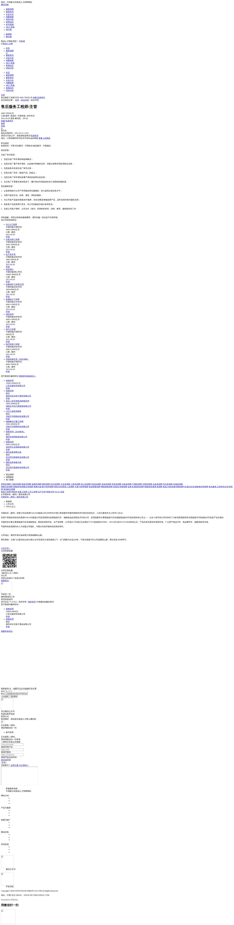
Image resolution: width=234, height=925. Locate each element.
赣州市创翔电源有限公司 (16, 437)
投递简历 (41, 98)
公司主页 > (5, 548)
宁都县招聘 (137, 484)
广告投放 (15, 828)
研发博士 (10, 269)
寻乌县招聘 (168, 484)
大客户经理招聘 (81, 487)
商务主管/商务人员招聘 (64, 487)
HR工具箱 (10, 27)
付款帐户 (15, 822)
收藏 (35, 98)
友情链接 (15, 852)
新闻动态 (10, 22)
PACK (57, 492)
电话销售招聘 (94, 487)
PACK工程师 (11, 224)
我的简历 (32, 602)
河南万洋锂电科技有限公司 (17, 416)
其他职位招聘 (9, 489)
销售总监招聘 (7, 487)
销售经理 (10, 381)
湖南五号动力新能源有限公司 (18, 406)
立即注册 (15, 765)
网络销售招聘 (107, 487)
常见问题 (15, 849)
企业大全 (10, 14)
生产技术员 (11, 254)
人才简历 (15, 813)
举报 (3, 126)
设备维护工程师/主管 (15, 284)
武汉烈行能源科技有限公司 (17, 457)
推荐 (3, 123)
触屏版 (9, 34)
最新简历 (10, 12)
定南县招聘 (116, 484)
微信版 (9, 37)
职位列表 (25, 100)
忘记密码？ (24, 765)
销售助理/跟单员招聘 (153, 487)
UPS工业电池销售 (13, 411)
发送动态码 (6, 760)
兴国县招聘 (147, 484)
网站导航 (5, 5)
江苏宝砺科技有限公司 (15, 386)
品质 (62, 492)
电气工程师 (11, 329)
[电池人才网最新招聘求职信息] (7, 44)
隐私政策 (15, 803)
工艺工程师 (33, 492)
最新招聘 (10, 9)
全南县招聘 (127, 484)
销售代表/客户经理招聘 (44, 487)
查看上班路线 (44, 138)
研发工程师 (6, 492)
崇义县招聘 (86, 484)
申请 (8, 237)
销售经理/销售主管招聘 (23, 487)
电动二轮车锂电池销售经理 (17, 401)
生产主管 (42, 492)
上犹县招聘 (75, 484)
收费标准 (15, 825)
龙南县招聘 (106, 484)
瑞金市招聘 (26, 484)
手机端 (22, 41)
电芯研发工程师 (13, 344)
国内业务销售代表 (13, 452)
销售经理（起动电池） (15, 432)
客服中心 (15, 847)
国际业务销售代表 (13, 462)
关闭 (3, 95)
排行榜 (9, 30)
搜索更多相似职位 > (27, 376)
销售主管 (50, 492)
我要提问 (5, 581)
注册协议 (15, 801)
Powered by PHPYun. (9, 899)
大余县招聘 (65, 484)
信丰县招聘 (55, 484)
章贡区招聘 (6, 484)
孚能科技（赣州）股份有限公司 (14, 497)
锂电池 (14, 492)
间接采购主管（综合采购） (17, 359)
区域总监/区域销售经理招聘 (196, 487)
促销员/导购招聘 (120, 487)
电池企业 (15, 815)
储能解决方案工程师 (14, 421)
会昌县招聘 (157, 484)
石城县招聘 (178, 484)
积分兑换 (15, 837)
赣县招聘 (46, 484)
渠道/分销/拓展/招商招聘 (173, 487)
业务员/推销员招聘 (136, 487)
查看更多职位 (7, 631)
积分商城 (10, 24)
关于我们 (15, 798)
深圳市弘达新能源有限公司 (17, 447)
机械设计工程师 (13, 299)
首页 (8, 48)
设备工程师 (22, 492)
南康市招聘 (36, 484)
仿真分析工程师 (13, 239)
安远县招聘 (96, 484)
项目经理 (10, 314)
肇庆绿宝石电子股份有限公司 (18, 396)
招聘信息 (15, 810)
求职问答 (10, 19)
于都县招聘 (16, 484)
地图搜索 (10, 17)
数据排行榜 (15, 835)
